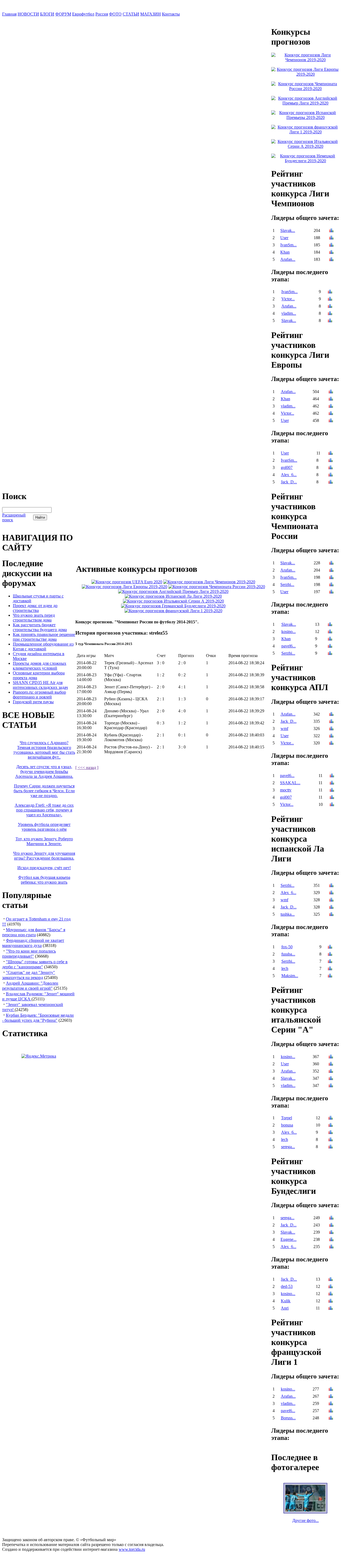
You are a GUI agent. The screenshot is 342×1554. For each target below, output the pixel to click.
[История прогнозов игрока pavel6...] (330, 646)
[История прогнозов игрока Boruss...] (331, 1418)
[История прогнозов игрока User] (331, 238)
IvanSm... (288, 245)
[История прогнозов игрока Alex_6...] (330, 475)
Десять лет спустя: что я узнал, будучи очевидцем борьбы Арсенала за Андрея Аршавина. (44, 771)
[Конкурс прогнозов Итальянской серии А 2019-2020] (173, 601)
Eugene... (289, 1239)
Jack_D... (289, 482)
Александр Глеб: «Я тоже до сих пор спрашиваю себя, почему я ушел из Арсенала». (44, 810)
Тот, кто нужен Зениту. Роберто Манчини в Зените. (44, 841)
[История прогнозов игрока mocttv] (332, 790)
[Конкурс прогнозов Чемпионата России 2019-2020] (216, 586)
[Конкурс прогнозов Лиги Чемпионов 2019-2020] (209, 582)
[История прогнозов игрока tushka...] (331, 914)
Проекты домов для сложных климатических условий (39, 665)
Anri (285, 1308)
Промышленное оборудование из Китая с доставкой (43, 646)
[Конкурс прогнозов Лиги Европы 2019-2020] (124, 586)
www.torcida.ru (132, 1549)
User (284, 237)
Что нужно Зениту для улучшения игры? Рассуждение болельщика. (44, 855)
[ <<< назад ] (86, 767)
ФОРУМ (63, 14)
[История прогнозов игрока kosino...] (330, 632)
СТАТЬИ (131, 14)
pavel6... (288, 646)
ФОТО (115, 14)
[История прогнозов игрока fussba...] (330, 954)
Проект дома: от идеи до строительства (35, 608)
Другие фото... (305, 1520)
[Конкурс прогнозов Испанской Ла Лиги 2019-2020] (173, 596)
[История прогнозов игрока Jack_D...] (330, 482)
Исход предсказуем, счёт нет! (44, 867)
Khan (285, 252)
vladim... (288, 313)
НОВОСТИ (28, 14)
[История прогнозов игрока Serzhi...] (331, 585)
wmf (284, 728)
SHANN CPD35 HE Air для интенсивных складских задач (40, 685)
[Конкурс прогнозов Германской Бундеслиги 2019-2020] (173, 606)
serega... (288, 1146)
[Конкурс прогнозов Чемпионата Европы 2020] (126, 582)
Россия (101, 14)
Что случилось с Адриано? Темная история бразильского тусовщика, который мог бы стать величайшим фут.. (44, 749)
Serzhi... (287, 584)
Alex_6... (289, 474)
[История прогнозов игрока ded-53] (330, 1287)
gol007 (287, 467)
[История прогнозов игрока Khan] (331, 252)
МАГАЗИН (150, 14)
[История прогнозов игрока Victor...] (330, 299)
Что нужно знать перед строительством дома (34, 617)
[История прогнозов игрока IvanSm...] (331, 245)
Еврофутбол (83, 14)
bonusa (287, 1125)
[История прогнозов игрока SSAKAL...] (332, 783)
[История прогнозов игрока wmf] (331, 729)
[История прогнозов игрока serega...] (330, 1147)
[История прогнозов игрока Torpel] (330, 1118)
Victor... (288, 299)
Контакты (171, 14)
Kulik (285, 1301)
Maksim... (289, 975)
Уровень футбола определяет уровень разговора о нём (44, 827)
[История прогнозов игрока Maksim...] (330, 976)
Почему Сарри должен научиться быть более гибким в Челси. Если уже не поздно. (44, 791)
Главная (9, 14)
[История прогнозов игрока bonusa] (330, 1125)
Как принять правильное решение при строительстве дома (44, 637)
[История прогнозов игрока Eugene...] (331, 1240)
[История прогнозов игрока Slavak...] (331, 231)
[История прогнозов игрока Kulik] (330, 1301)
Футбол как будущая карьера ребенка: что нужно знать (44, 879)
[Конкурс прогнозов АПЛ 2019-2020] (173, 591)
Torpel (286, 1118)
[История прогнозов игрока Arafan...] (331, 260)
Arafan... (287, 259)
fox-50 (287, 947)
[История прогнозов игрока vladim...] (330, 314)
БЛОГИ (47, 14)
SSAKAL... (290, 782)
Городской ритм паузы (33, 702)
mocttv (286, 790)
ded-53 (287, 1286)
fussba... (288, 954)
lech (284, 968)
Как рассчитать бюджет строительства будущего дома (40, 627)
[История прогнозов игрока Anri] (330, 1308)
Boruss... (288, 1418)
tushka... (288, 914)
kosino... (288, 631)
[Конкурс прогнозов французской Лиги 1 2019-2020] (173, 610)
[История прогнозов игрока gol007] (330, 468)
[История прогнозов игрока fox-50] (330, 947)
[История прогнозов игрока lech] (330, 969)
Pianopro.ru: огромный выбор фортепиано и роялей (39, 694)
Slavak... (287, 230)
